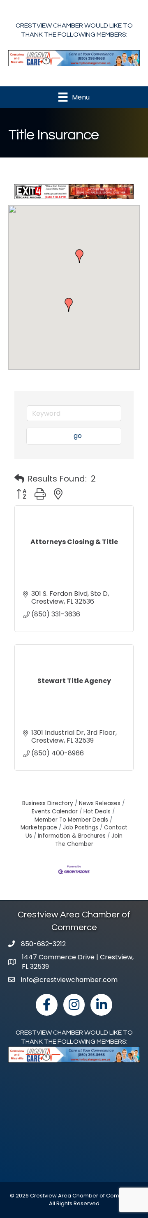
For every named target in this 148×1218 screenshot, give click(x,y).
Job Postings (80, 827)
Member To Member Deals (71, 820)
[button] (68, 304)
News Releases (99, 803)
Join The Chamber (89, 840)
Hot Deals (97, 811)
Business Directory (47, 803)
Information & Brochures (72, 836)
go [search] (78, 435)
